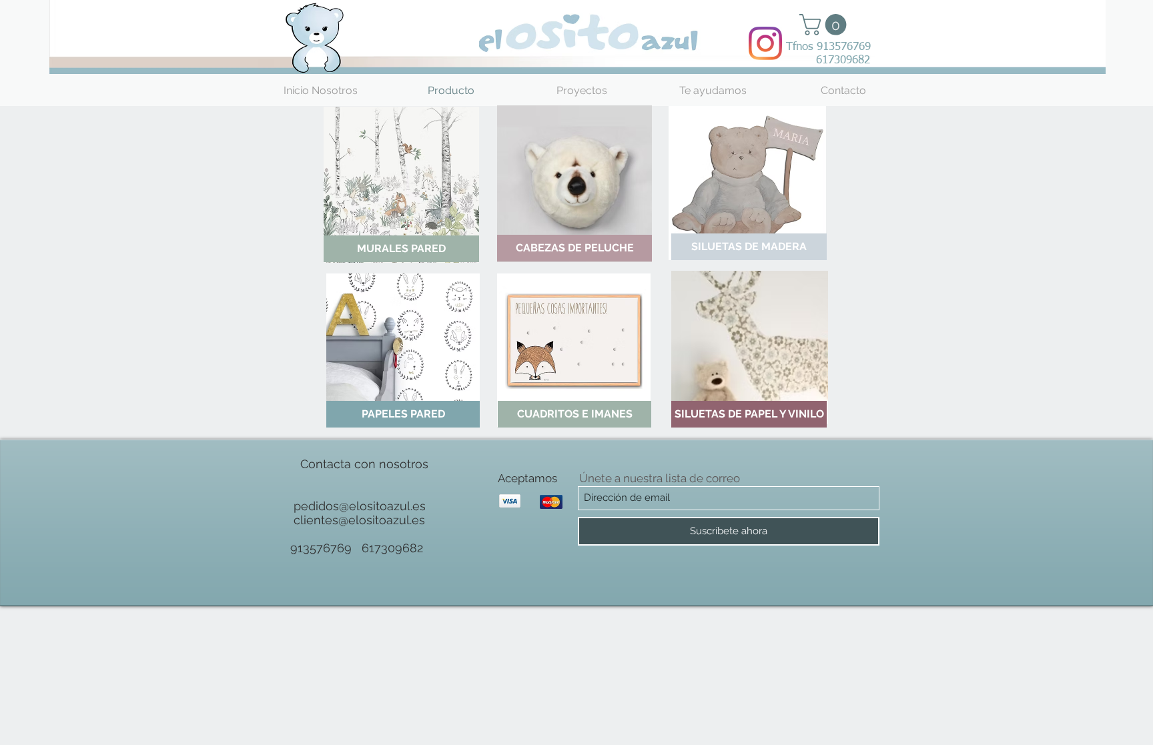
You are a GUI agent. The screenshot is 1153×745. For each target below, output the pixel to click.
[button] (825, 24)
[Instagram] (765, 43)
